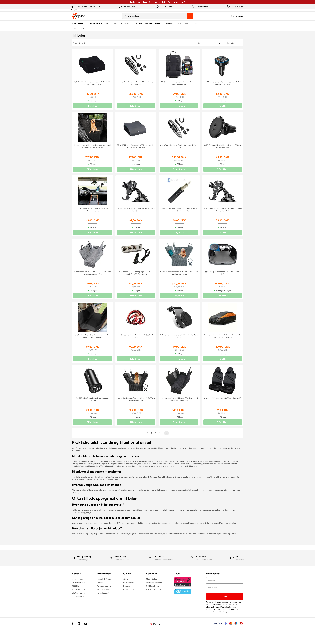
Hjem (74, 29)
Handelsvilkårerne (104, 579)
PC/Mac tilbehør (152, 586)
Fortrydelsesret (103, 593)
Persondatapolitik (104, 586)
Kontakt (74, 10)
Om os (125, 579)
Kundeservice (128, 582)
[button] (159, 623)
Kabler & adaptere (153, 589)
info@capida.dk (78, 593)
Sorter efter (220, 43)
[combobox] (157, 16)
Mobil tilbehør (151, 579)
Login (81, 10)
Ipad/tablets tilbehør (154, 582)
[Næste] (166, 433)
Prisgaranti (127, 586)
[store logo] (79, 16)
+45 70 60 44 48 (78, 589)
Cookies (100, 582)
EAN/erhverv (128, 589)
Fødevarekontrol (103, 589)
